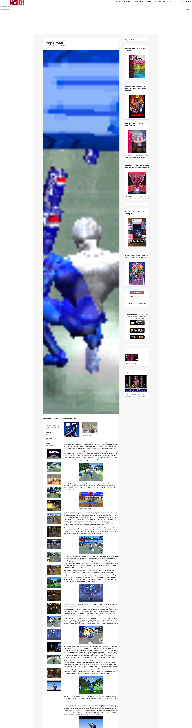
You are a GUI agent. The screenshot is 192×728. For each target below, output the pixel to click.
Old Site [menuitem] (189, 1)
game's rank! (141, 318)
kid (50, 427)
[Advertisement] (96, 22)
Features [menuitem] (128, 1)
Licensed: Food (55, 427)
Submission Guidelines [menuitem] (161, 1)
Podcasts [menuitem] (150, 1)
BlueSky (4, 6)
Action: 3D (48, 425)
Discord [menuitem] (171, 1)
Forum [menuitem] (176, 1)
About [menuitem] (181, 1)
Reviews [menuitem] (119, 1)
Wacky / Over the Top (51, 428)
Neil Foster (54, 46)
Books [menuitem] (142, 1)
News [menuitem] (136, 1)
